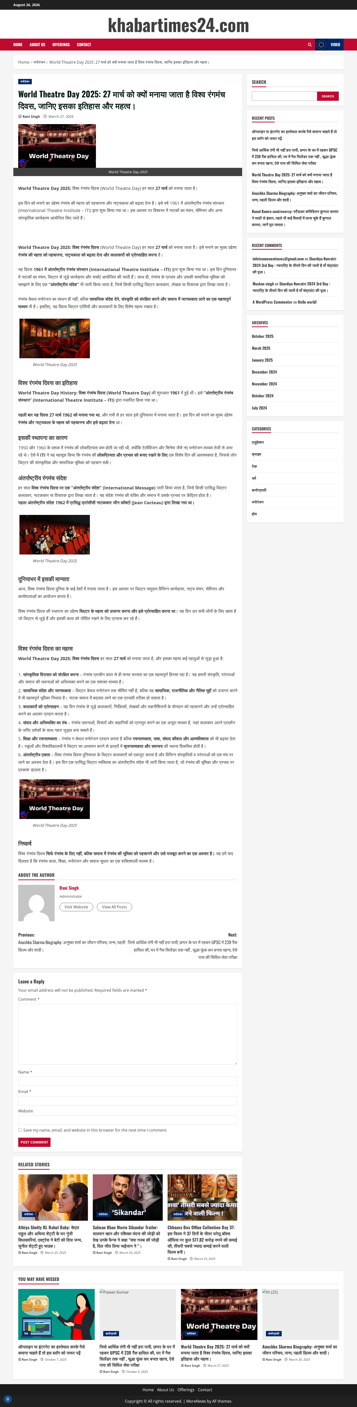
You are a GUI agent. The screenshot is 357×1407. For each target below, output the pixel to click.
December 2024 (264, 372)
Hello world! (307, 302)
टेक (254, 466)
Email (24, 1091)
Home (17, 44)
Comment (29, 999)
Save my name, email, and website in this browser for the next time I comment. (95, 1130)
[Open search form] (310, 44)
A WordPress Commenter (272, 302)
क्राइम (256, 454)
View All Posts (114, 907)
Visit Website (76, 907)
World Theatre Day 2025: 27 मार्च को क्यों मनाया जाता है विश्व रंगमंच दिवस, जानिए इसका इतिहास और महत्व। (216, 1352)
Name (25, 1072)
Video (335, 44)
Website (25, 1111)
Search (259, 82)
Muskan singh (263, 284)
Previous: (71, 942)
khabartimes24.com (178, 24)
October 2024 (262, 396)
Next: (182, 945)
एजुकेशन (258, 442)
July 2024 (259, 408)
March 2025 (261, 348)
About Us (37, 44)
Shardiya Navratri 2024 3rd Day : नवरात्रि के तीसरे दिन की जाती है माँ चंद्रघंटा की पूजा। (295, 265)
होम (254, 514)
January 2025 (262, 360)
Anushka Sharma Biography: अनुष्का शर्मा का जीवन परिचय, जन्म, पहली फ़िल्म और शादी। (299, 1349)
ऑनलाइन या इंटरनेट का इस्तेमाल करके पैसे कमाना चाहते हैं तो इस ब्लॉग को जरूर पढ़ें (51, 1349)
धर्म (254, 478)
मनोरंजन (25, 81)
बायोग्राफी (259, 490)
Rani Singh (31, 116)
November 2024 (264, 384)
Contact (84, 44)
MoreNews (196, 1401)
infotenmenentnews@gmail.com (278, 259)
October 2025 (262, 336)
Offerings (61, 44)
